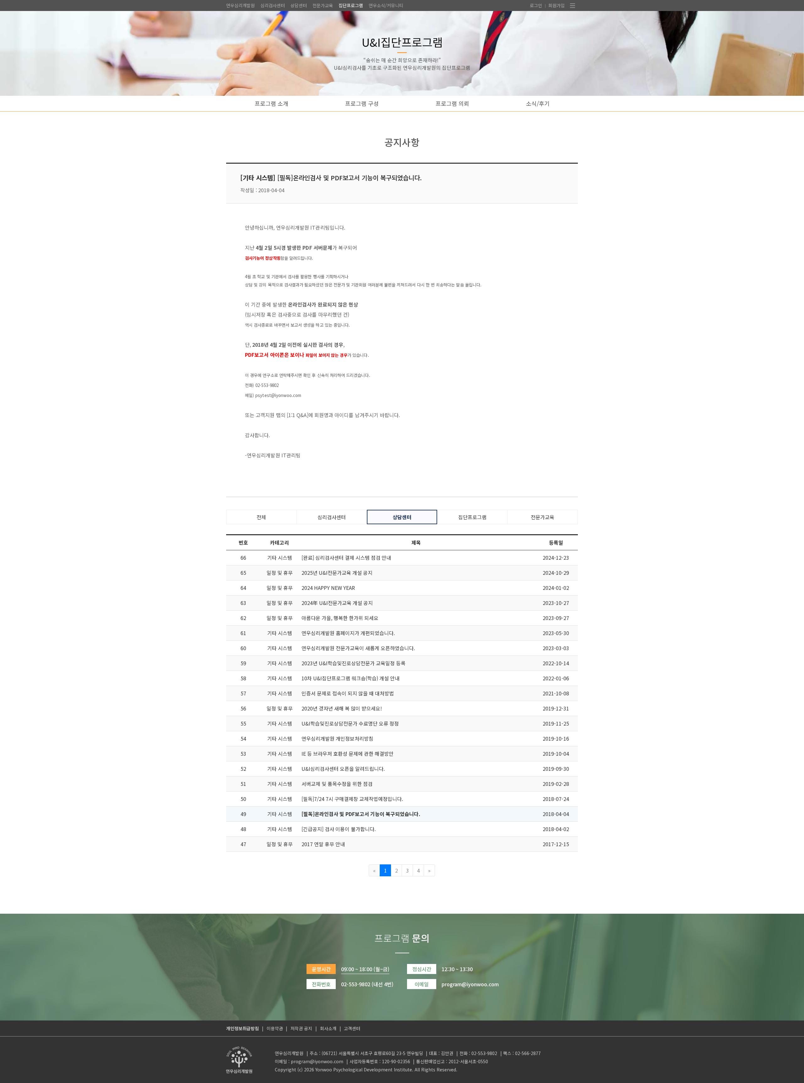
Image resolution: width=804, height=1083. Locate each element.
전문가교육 (322, 5)
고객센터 (352, 1028)
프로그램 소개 (271, 103)
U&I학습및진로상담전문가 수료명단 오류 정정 (350, 723)
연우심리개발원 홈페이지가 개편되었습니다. (348, 633)
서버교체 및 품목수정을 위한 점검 (337, 783)
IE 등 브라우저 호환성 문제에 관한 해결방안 (348, 753)
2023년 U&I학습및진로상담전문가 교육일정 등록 (353, 663)
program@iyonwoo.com (317, 1061)
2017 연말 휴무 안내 (323, 844)
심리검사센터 (272, 5)
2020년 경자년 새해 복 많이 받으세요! (342, 708)
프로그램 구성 (362, 103)
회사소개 (328, 1028)
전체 (261, 517)
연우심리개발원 (240, 5)
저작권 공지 (301, 1028)
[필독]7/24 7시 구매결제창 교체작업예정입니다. (352, 799)
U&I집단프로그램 (402, 42)
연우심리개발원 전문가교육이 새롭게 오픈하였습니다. (358, 648)
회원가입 (556, 5)
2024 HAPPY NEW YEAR (328, 587)
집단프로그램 (351, 5)
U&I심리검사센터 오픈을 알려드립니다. (343, 768)
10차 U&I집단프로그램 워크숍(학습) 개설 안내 (350, 678)
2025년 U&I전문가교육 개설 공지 (337, 572)
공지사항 (402, 142)
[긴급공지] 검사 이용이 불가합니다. (339, 829)
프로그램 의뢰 (452, 103)
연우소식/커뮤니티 (386, 5)
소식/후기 (538, 103)
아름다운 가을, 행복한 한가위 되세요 (340, 618)
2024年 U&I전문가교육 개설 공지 (337, 603)
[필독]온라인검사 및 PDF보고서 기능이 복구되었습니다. (361, 814)
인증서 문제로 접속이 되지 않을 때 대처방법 (348, 693)
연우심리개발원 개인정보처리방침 (337, 738)
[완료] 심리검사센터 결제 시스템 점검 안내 (346, 557)
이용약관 (275, 1028)
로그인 (536, 5)
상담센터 (299, 5)
